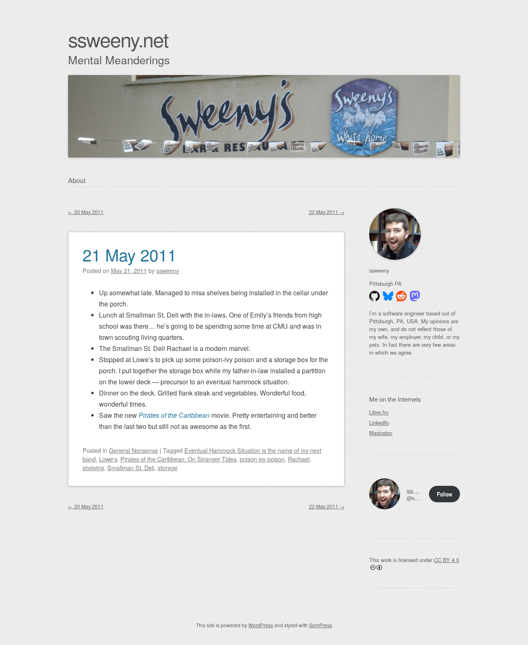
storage (167, 467)
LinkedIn (379, 422)
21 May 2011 (129, 254)
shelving (93, 467)
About (76, 180)
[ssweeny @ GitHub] (374, 296)
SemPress (320, 625)
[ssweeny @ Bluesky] (388, 296)
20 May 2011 (86, 211)
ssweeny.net (118, 39)
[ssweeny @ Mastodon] (415, 296)
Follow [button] (444, 494)
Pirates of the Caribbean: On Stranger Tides (178, 458)
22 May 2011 (326, 211)
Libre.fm (379, 412)
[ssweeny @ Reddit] (401, 296)
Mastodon (380, 433)
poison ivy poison (262, 458)
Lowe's (108, 458)
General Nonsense (133, 450)
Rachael (298, 458)
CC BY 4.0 (446, 560)
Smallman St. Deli (130, 467)
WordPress (260, 625)
